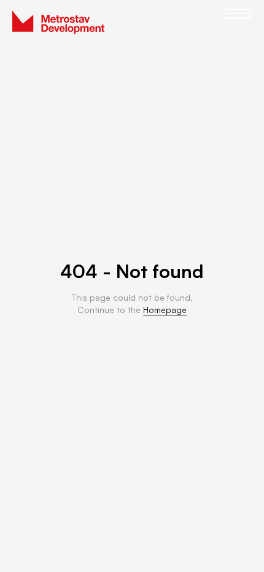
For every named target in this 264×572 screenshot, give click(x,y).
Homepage (165, 309)
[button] (238, 22)
